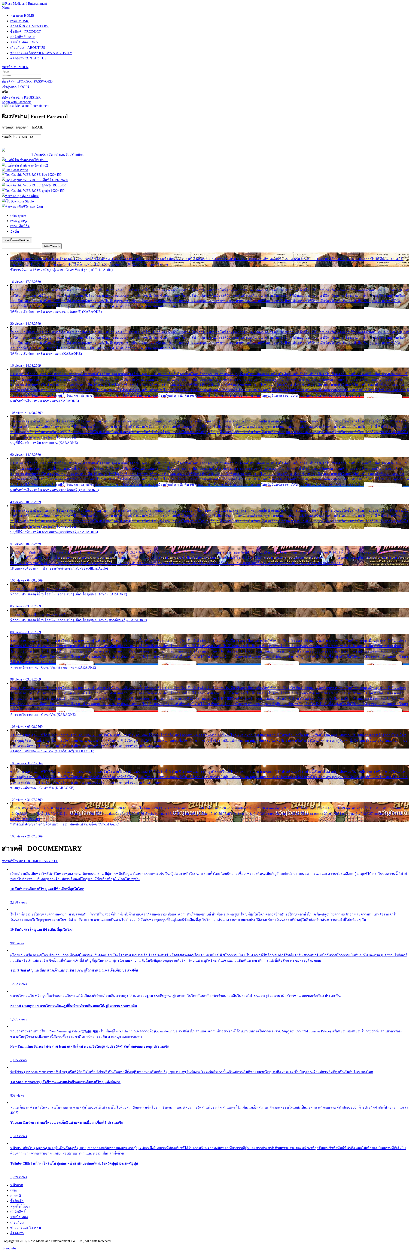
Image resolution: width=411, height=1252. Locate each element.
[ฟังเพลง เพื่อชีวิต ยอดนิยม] (22, 206)
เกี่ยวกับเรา (27, 47)
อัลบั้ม (14, 231)
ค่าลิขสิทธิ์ (22, 37)
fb (3, 1248)
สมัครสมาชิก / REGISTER (21, 97)
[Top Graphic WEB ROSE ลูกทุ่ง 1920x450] (33, 190)
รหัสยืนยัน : (18, 137)
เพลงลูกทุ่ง (18, 215)
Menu (6, 7)
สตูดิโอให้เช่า (20, 1206)
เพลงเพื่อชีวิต (20, 226)
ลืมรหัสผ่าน (27, 81)
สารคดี (29, 26)
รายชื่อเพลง (24, 42)
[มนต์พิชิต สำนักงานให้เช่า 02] (25, 165)
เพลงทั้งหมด (16, 240)
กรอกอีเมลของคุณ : (22, 127)
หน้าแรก (22, 15)
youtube (10, 1248)
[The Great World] (15, 170)
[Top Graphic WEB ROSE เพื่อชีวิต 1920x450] (35, 180)
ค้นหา (52, 246)
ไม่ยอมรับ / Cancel (45, 154)
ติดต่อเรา (28, 58)
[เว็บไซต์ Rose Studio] (18, 201)
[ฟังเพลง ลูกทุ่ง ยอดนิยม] (20, 196)
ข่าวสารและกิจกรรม (41, 53)
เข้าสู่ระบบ (15, 87)
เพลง (19, 21)
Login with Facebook (16, 102)
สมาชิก (15, 67)
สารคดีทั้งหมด (30, 861)
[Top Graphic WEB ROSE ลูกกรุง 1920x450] (34, 185)
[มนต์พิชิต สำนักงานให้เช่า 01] (25, 160)
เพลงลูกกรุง (19, 221)
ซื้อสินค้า (25, 31)
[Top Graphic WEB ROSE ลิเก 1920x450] (31, 174)
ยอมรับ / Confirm (71, 154)
